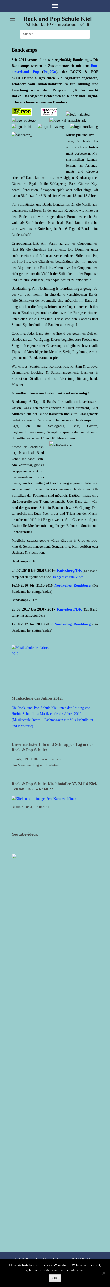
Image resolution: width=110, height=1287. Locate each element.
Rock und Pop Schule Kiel (57, 19)
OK (55, 1278)
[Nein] (103, 1273)
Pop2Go (49, 72)
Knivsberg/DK (69, 570)
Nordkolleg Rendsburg (72, 585)
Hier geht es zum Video (68, 577)
